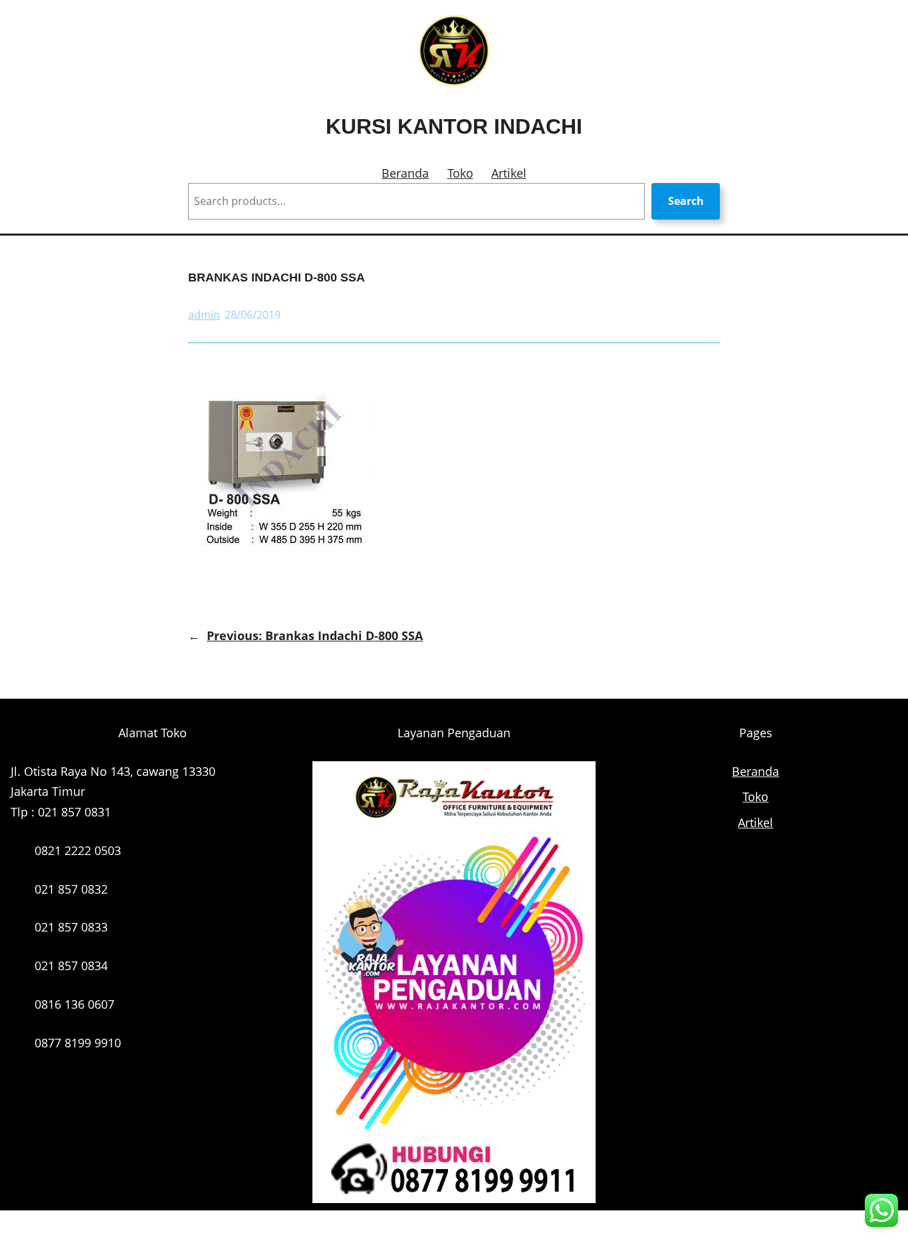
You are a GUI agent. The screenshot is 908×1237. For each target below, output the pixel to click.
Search (686, 201)
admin (204, 314)
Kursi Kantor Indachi (454, 126)
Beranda (405, 173)
